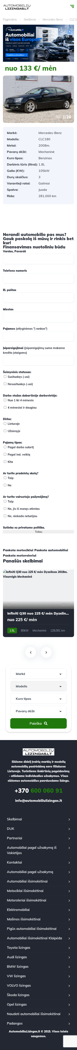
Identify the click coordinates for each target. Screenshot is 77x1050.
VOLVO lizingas (19, 985)
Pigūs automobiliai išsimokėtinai (31, 928)
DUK (10, 828)
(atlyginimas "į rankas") (25, 328)
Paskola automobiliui (51, 550)
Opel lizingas (17, 1004)
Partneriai (14, 838)
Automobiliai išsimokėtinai (27, 881)
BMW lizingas (17, 966)
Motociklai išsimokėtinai (25, 891)
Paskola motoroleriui (19, 555)
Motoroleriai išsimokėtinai (26, 900)
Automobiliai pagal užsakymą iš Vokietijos (31, 850)
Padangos (15, 1023)
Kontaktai (14, 862)
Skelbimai (30, 19)
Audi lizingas (17, 957)
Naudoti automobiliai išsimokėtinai (33, 1014)
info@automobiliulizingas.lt (38, 800)
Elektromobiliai (18, 910)
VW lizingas (16, 976)
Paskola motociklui (18, 550)
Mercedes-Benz (53, 19)
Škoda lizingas (18, 995)
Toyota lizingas (18, 947)
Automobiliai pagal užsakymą (30, 872)
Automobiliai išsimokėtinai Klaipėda (34, 938)
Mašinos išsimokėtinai (23, 919)
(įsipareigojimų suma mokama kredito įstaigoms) (34, 350)
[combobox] (38, 673)
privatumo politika (31, 527)
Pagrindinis (10, 19)
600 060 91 (39, 790)
